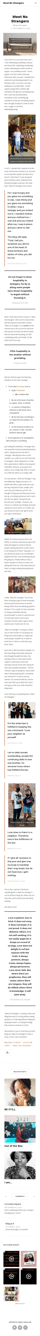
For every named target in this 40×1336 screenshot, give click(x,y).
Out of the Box (13, 1146)
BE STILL (10, 1109)
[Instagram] (25, 1327)
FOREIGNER (20, 390)
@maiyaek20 (20, 1303)
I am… (8, 1182)
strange (21, 386)
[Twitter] (20, 1327)
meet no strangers (22, 1045)
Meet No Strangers (13, 3)
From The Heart (20, 25)
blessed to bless (13, 1042)
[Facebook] (14, 1327)
